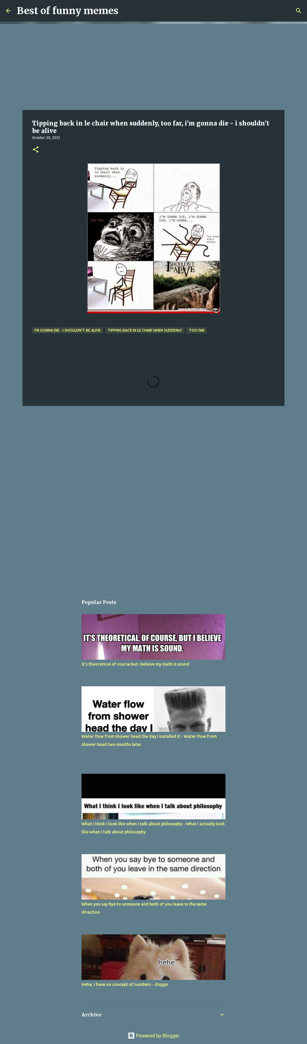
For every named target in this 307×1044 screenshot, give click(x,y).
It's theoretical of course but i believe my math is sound (135, 664)
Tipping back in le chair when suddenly (145, 330)
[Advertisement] (153, 66)
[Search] (298, 11)
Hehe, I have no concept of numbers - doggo (125, 984)
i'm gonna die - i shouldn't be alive (67, 330)
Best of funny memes (67, 11)
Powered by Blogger (157, 1035)
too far (196, 330)
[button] (35, 150)
